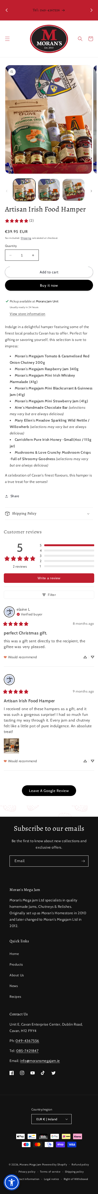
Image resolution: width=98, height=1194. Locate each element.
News (14, 986)
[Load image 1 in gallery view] (24, 190)
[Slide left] (6, 191)
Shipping (26, 238)
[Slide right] (91, 191)
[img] (29, 614)
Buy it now (49, 285)
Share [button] (14, 496)
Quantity (11, 246)
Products (16, 964)
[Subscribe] (83, 861)
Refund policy (80, 1164)
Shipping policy (74, 1171)
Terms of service (50, 1171)
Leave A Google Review (49, 791)
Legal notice (51, 1179)
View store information (27, 314)
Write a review (49, 578)
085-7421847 (27, 1051)
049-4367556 (27, 1041)
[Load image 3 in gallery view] (73, 190)
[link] (19, 220)
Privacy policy (27, 1171)
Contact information (26, 1179)
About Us (17, 975)
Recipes (15, 996)
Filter (52, 595)
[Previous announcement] (6, 10)
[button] (7, 39)
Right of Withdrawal (76, 1179)
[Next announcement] (91, 10)
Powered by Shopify (54, 1164)
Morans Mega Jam (30, 1164)
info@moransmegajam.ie (40, 1061)
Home (14, 954)
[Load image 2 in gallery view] (49, 190)
